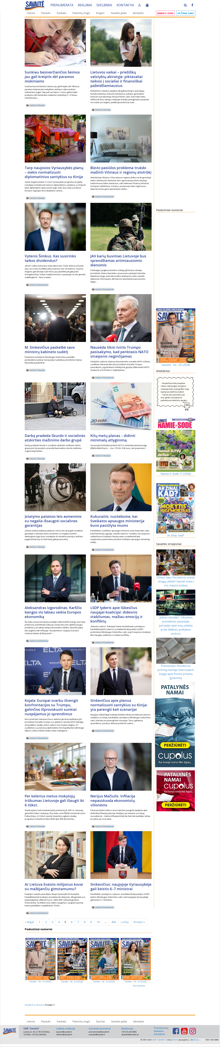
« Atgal (29, 922)
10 (98, 922)
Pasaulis (45, 13)
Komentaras (108, 196)
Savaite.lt (29, 1004)
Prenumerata (61, 5)
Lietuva (31, 13)
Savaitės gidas (119, 13)
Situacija (41, 105)
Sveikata (61, 13)
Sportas (100, 1021)
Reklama (85, 5)
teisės (175, 1039)
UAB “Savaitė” (158, 1039)
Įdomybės (138, 13)
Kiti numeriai (139, 985)
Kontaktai (125, 5)
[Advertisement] (175, 64)
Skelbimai (104, 5)
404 (113, 922)
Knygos (100, 13)
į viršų (125, 922)
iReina (196, 1040)
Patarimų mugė (81, 13)
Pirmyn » (139, 922)
